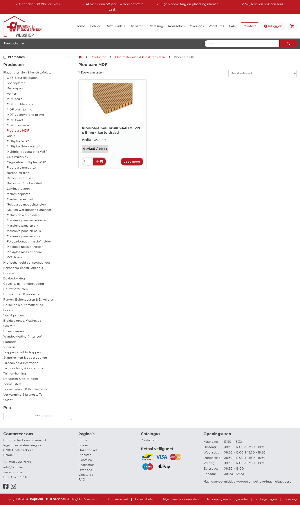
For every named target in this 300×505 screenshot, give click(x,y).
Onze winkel (87, 450)
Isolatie (8, 273)
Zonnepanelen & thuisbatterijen (26, 389)
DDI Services (56, 499)
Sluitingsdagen (266, 499)
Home (82, 440)
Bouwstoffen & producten (22, 294)
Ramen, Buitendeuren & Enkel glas (28, 299)
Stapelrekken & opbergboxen (25, 357)
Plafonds (9, 341)
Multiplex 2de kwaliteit (23, 146)
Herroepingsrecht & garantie (227, 499)
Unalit (11, 136)
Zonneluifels (12, 384)
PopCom (36, 499)
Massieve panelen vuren (24, 236)
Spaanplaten (16, 83)
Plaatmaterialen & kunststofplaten (28, 72)
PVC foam (14, 257)
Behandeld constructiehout (23, 268)
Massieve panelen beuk (24, 231)
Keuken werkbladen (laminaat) (29, 209)
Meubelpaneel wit (20, 199)
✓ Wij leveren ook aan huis (262, 4)
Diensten (84, 455)
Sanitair (9, 326)
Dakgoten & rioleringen (20, 378)
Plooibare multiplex (21, 167)
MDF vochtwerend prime (25, 114)
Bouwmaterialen (15, 289)
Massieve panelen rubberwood (29, 220)
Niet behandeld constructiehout (26, 262)
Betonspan (15, 88)
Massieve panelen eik (22, 225)
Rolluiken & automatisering (23, 305)
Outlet (8, 400)
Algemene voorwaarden (181, 499)
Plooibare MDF (18, 130)
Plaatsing (85, 460)
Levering (290, 499)
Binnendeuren (13, 331)
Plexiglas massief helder (25, 246)
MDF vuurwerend (20, 125)
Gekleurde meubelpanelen (26, 204)
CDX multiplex (17, 157)
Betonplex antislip (20, 178)
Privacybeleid (145, 499)
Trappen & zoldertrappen (22, 352)
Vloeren (9, 347)
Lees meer (132, 161)
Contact (250, 26)
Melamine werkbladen (23, 215)
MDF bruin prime (19, 109)
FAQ (81, 479)
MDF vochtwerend (20, 104)
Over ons (85, 470)
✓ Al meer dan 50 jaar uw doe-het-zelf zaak (112, 7)
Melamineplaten (18, 194)
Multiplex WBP (18, 141)
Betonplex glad (18, 172)
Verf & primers (14, 315)
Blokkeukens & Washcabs (22, 320)
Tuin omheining (14, 373)
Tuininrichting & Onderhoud (23, 368)
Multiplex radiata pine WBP (27, 151)
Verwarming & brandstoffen (23, 394)
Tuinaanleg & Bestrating (20, 363)
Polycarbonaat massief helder (29, 241)
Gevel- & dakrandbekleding (23, 283)
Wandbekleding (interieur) (23, 336)
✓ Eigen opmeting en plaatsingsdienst (187, 4)
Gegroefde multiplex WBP (26, 162)
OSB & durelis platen (22, 77)
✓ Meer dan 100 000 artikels (37, 4)
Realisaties (86, 464)
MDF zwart (15, 120)
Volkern (12, 93)
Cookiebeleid (118, 499)
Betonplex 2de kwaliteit (24, 183)
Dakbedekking (14, 278)
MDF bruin (14, 99)
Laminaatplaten (18, 188)
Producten (98, 57)
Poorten (9, 310)
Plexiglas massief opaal (24, 252)
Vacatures (85, 474)
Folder (83, 445)
